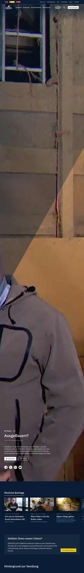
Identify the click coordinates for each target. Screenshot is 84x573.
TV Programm (46, 7)
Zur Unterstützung (68, 550)
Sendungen (26, 7)
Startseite (19, 7)
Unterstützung (51, 2)
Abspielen (11, 459)
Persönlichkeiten (36, 7)
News (70, 2)
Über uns (42, 2)
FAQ (58, 2)
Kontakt (76, 2)
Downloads (64, 2)
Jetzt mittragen (73, 7)
